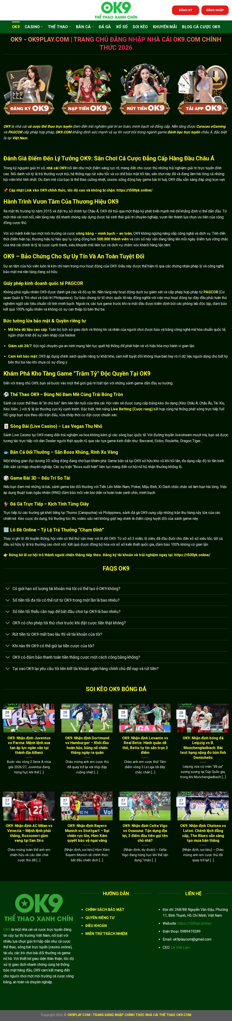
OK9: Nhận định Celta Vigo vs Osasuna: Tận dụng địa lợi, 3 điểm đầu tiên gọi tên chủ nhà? (145, 833)
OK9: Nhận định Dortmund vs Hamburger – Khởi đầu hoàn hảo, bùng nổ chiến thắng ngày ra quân (87, 745)
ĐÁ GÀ (105, 27)
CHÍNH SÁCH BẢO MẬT (104, 909)
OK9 (16, 27)
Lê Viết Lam (180, 947)
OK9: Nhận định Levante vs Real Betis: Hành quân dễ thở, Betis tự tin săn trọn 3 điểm (145, 745)
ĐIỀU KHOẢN (96, 926)
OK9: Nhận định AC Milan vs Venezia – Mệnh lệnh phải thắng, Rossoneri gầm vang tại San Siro (29, 833)
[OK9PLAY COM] (116, 10)
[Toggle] (7, 589)
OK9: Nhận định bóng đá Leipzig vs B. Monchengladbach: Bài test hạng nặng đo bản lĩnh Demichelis (203, 748)
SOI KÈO (140, 27)
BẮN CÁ (83, 27)
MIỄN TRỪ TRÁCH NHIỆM (106, 933)
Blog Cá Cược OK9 (201, 27)
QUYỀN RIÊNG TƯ (99, 918)
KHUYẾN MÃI (165, 27)
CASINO (32, 27)
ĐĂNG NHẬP (215, 10)
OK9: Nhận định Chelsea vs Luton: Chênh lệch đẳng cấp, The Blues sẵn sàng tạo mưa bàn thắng (203, 833)
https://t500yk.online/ (195, 923)
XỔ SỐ (122, 27)
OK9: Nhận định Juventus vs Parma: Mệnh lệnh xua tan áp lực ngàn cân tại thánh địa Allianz (29, 745)
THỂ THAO (58, 27)
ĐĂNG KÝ (185, 10)
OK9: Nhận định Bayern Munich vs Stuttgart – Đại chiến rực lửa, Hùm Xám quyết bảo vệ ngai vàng (87, 833)
